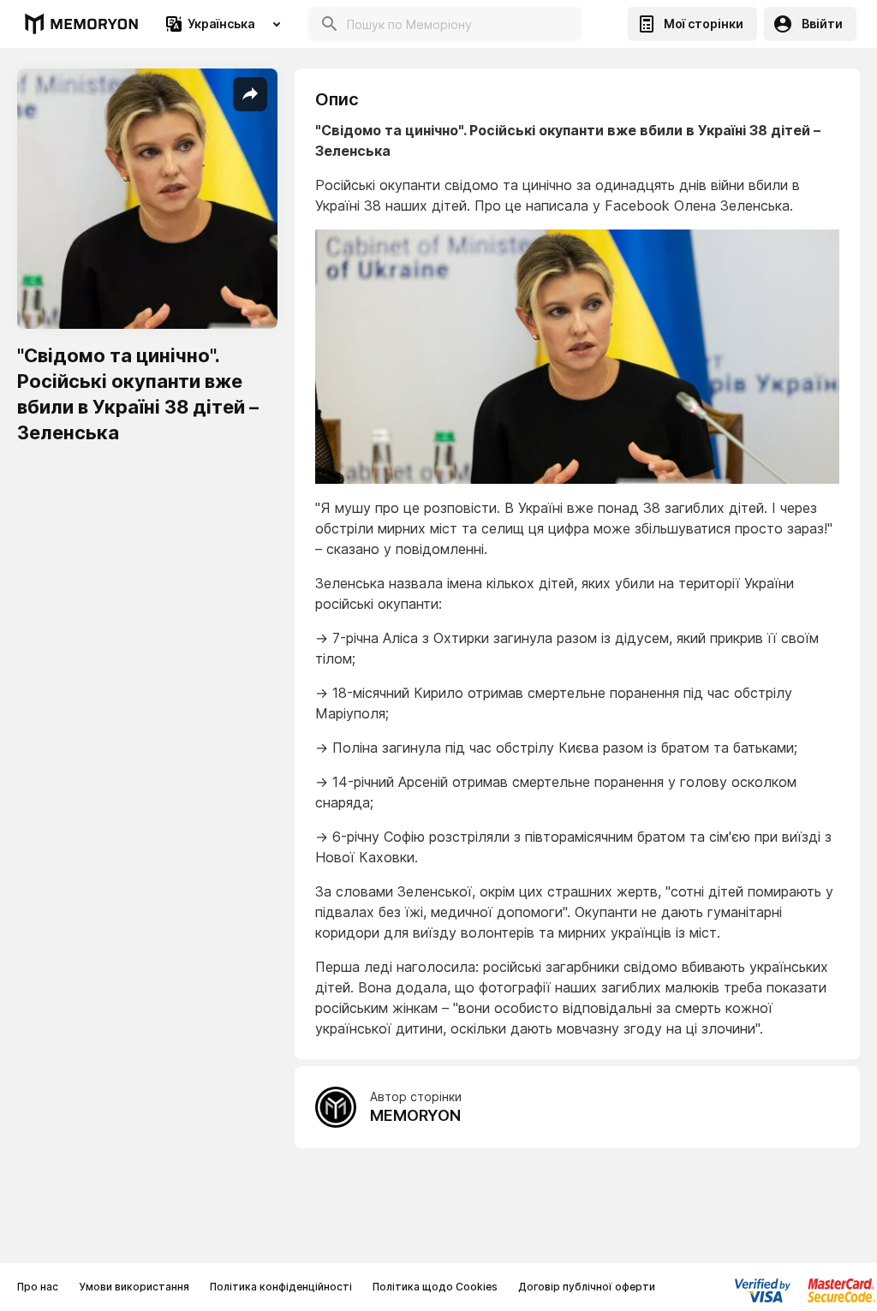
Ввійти (822, 23)
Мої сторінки (703, 23)
